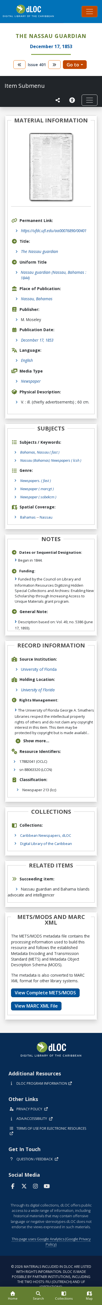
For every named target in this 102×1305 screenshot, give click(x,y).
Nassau (46, 517)
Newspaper (31, 381)
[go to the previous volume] (19, 64)
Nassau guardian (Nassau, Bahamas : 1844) (53, 275)
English (27, 360)
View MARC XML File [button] (36, 1006)
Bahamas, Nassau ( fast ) (40, 452)
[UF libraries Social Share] (58, 100)
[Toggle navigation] (89, 11)
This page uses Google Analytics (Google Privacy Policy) (51, 1241)
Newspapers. (35, 480)
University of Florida (39, 669)
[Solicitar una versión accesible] (73, 100)
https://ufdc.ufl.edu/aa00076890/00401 (53, 230)
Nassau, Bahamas (36, 298)
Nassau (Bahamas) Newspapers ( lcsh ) (50, 460)
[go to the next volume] (54, 64)
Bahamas (28, 517)
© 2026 (51, 1276)
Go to (73, 65)
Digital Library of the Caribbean (46, 843)
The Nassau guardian (39, 251)
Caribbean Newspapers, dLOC (45, 835)
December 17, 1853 (37, 340)
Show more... (36, 740)
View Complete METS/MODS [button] (45, 993)
